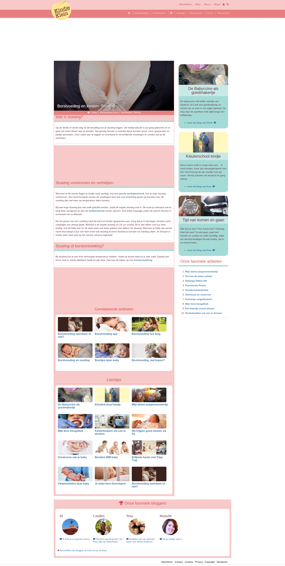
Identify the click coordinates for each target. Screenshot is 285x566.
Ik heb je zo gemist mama (76, 539)
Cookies (189, 562)
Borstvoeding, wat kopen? (148, 360)
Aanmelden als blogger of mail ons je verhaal (83, 550)
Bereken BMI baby (106, 457)
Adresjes (181, 13)
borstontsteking (143, 260)
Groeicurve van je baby (72, 457)
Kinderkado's (159, 13)
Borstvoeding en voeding (74, 360)
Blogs (217, 4)
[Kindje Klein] (88, 112)
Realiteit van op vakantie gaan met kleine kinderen (140, 540)
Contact (179, 562)
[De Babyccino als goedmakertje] (203, 74)
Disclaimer (223, 562)
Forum (209, 13)
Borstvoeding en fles (109, 112)
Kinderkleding (141, 13)
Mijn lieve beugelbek (70, 430)
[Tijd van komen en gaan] (203, 206)
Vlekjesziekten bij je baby (73, 483)
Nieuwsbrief (223, 13)
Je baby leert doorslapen (110, 483)
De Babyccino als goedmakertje (69, 406)
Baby (198, 4)
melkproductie (97, 210)
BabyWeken (185, 4)
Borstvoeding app (106, 333)
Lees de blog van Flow (200, 122)
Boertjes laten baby (107, 360)
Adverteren (167, 562)
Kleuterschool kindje (108, 404)
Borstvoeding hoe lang (146, 333)
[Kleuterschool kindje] (203, 142)
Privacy (199, 562)
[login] (223, 4)
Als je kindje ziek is (172, 539)
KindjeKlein (61, 11)
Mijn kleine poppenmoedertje (150, 404)
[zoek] (227, 4)
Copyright (210, 562)
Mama (207, 4)
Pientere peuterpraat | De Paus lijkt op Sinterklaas (108, 540)
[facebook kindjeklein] (171, 13)
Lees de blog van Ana (200, 186)
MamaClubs (196, 13)
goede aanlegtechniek (131, 193)
